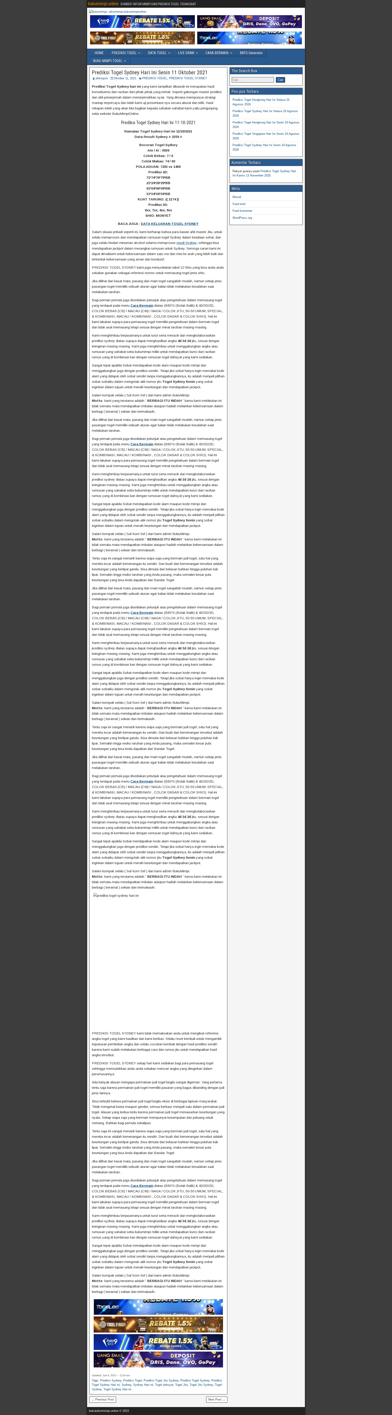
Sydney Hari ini (143, 1384)
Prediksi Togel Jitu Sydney (161, 1380)
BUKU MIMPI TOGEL (107, 61)
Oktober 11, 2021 (125, 78)
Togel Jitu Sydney (201, 1384)
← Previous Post (102, 1399)
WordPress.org (242, 217)
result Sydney (186, 243)
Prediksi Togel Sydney (195, 1380)
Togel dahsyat (164, 1384)
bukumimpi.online (103, 3)
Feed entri (239, 204)
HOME (99, 53)
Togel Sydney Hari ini (117, 1389)
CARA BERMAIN (217, 53)
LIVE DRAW (186, 53)
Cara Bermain (141, 305)
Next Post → (216, 1399)
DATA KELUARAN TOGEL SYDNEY (169, 224)
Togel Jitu (181, 1384)
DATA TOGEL (157, 53)
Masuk (237, 197)
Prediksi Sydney (110, 1380)
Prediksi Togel (132, 1380)
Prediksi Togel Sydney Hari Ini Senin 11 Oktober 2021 (150, 72)
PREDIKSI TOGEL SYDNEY (188, 78)
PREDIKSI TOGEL (124, 53)
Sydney (126, 1384)
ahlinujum (102, 78)
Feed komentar (242, 210)
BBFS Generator (251, 53)
